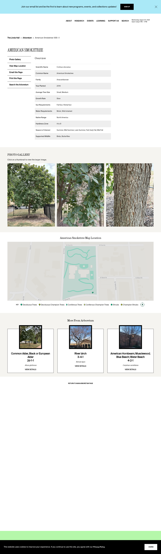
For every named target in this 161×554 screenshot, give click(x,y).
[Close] (156, 7)
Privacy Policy (99, 547)
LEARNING (100, 21)
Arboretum (27, 38)
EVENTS (90, 21)
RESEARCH (79, 21)
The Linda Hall (13, 38)
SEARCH (125, 21)
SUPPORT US (113, 21)
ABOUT (69, 21)
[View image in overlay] (31, 195)
